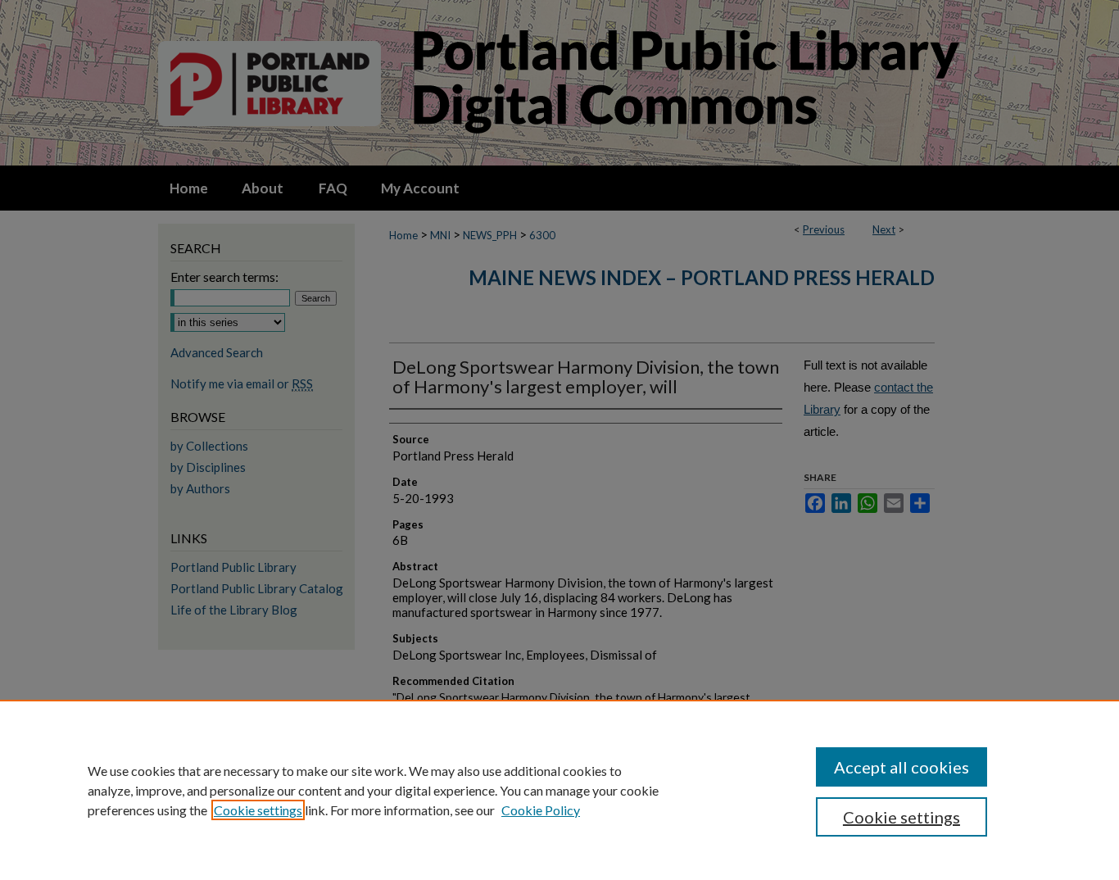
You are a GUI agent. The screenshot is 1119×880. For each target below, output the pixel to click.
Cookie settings (258, 810)
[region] (559, 790)
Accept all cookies (901, 767)
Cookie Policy (540, 810)
